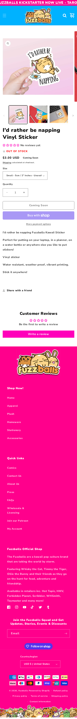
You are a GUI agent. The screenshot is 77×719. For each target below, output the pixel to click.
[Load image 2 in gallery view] (38, 114)
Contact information (40, 701)
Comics (11, 468)
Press (10, 492)
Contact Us (14, 476)
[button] (4, 15)
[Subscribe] (66, 633)
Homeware (14, 422)
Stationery (14, 430)
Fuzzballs (23, 690)
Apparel (12, 406)
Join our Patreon (17, 520)
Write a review (38, 334)
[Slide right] (73, 116)
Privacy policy (20, 696)
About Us (13, 484)
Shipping (7, 162)
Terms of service (39, 696)
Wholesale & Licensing (15, 510)
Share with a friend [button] (19, 290)
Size (5, 168)
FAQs (10, 500)
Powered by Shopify (39, 690)
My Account (14, 528)
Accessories (15, 438)
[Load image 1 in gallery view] (18, 114)
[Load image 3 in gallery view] (58, 114)
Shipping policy (59, 696)
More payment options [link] (38, 224)
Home (11, 398)
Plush (10, 414)
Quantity (8, 184)
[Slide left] (4, 116)
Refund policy (60, 690)
